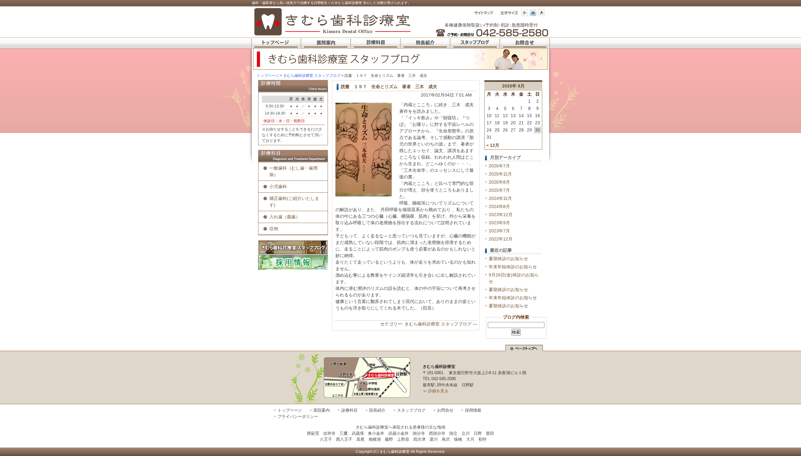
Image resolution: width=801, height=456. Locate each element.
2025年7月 (499, 190)
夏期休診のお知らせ (508, 258)
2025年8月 (499, 182)
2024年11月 (500, 198)
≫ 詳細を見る (435, 391)
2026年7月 (499, 165)
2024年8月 (499, 206)
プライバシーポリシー (298, 416)
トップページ (268, 75)
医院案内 (322, 410)
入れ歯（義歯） (284, 216)
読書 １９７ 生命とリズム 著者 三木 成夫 (389, 86)
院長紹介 (377, 410)
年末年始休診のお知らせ (513, 266)
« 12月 (492, 145)
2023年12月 (501, 214)
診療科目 (349, 410)
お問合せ (445, 410)
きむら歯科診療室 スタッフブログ (438, 323)
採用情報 (473, 410)
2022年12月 (501, 238)
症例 (273, 228)
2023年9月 (499, 222)
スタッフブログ (411, 410)
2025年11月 (500, 173)
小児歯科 (278, 186)
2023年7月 (499, 230)
